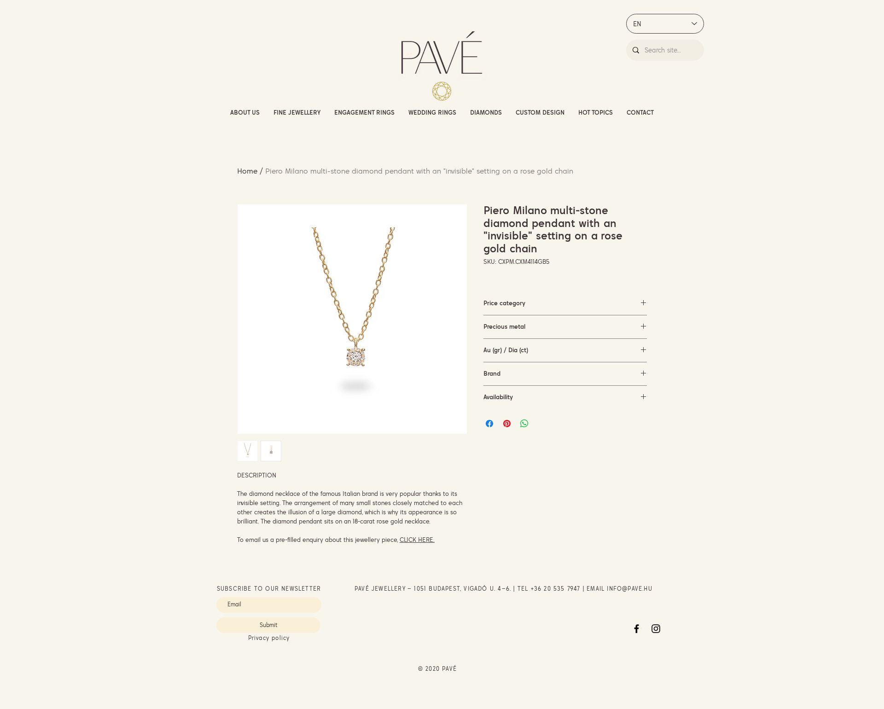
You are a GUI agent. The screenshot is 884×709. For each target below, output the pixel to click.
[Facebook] (636, 628)
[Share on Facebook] (489, 423)
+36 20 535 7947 (556, 588)
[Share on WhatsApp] (524, 423)
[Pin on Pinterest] (506, 423)
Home (247, 170)
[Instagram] (656, 628)
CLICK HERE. (417, 539)
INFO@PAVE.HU (629, 588)
